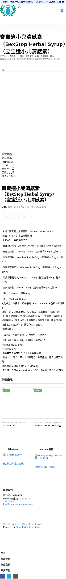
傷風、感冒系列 (15, 207)
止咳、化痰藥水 (32, 207)
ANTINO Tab (8, 425)
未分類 (56, 423)
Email (28, 216)
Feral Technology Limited (28, 527)
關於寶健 (5, 559)
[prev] (57, 188)
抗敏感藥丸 (49, 423)
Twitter (10, 216)
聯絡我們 (5, 564)
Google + (22, 216)
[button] (2, 548)
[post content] (17, 403)
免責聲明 (5, 570)
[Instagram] (15, 576)
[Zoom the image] (8, 5)
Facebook (4, 216)
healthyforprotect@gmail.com (18, 504)
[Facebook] (2, 576)
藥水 (43, 207)
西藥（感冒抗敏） (20, 423)
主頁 (3, 553)
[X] (9, 576)
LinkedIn (16, 216)
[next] (62, 188)
